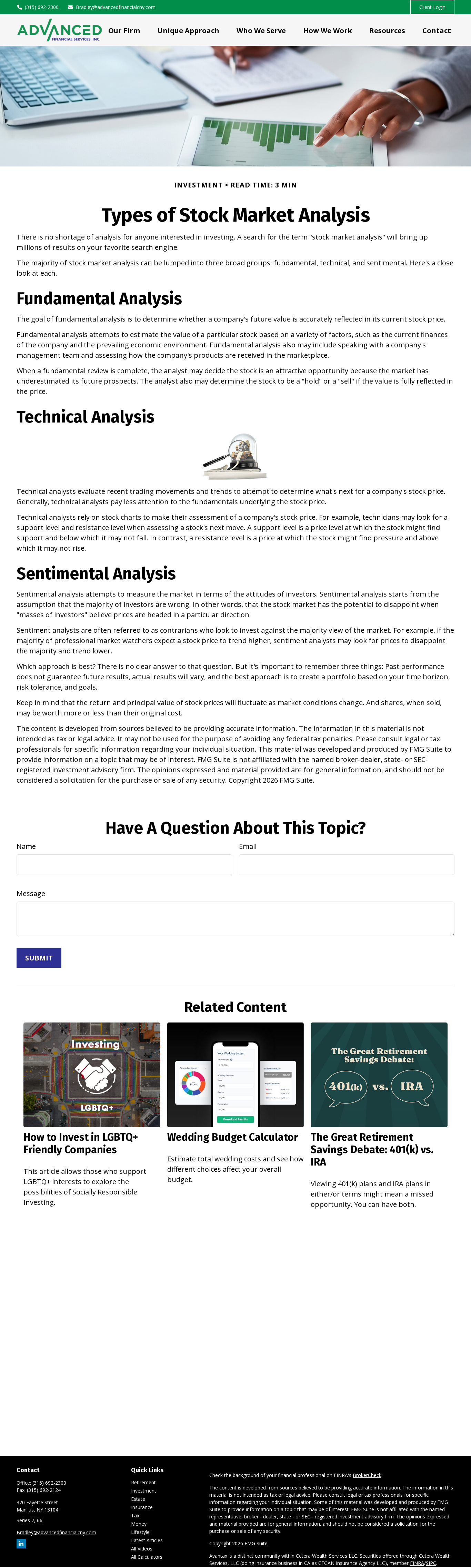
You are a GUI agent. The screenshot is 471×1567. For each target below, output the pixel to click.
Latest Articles (147, 1540)
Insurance (142, 1507)
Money (139, 1523)
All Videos (141, 1548)
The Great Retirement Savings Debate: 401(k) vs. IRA (372, 1149)
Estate (138, 1499)
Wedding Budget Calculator (232, 1137)
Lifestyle (140, 1532)
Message (31, 893)
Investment (143, 1490)
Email (248, 846)
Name (26, 846)
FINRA (417, 1563)
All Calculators (146, 1557)
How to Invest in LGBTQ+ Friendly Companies (80, 1143)
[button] (124, 29)
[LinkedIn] (21, 1543)
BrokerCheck (367, 1475)
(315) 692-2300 (42, 7)
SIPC (431, 1563)
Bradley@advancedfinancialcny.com (116, 7)
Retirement (143, 1482)
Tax (135, 1515)
